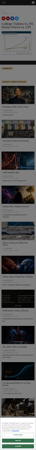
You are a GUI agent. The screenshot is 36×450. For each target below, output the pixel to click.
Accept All (18, 446)
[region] (18, 434)
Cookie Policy (15, 431)
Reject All (17, 440)
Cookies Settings (18, 435)
